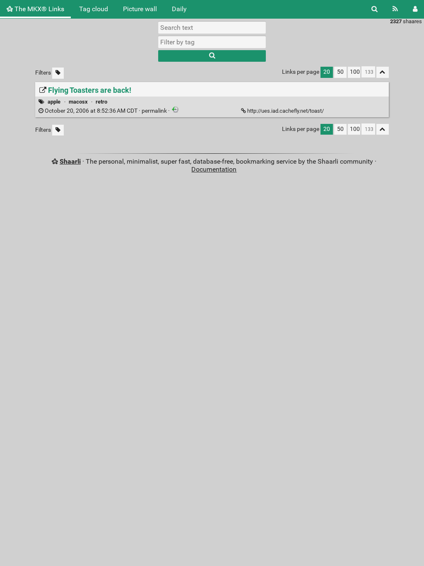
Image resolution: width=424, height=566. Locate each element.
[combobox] (212, 42)
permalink (105, 110)
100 (355, 71)
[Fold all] (382, 72)
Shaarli (70, 161)
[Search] (374, 9)
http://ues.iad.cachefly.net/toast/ (285, 111)
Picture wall (140, 9)
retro (101, 102)
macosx (78, 102)
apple (54, 102)
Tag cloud (93, 9)
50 (340, 71)
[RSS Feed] (395, 9)
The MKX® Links (38, 9)
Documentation (213, 169)
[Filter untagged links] (58, 73)
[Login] (415, 9)
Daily (179, 9)
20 (326, 71)
